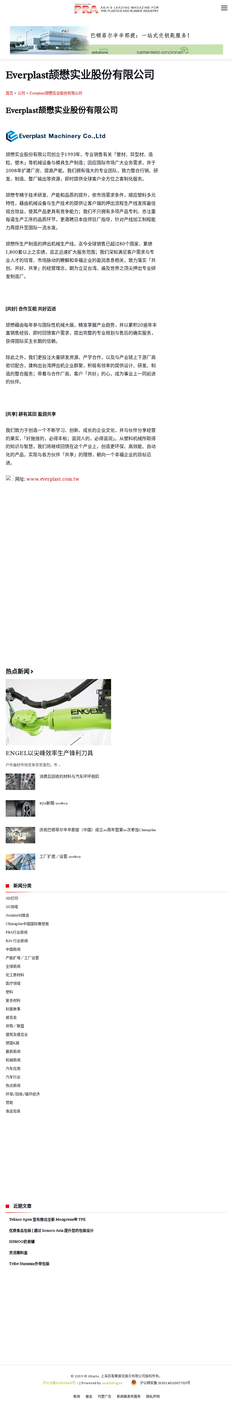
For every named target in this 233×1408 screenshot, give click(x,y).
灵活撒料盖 (18, 1252)
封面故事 (13, 1008)
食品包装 (13, 1111)
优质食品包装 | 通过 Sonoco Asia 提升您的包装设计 (51, 1230)
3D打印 (12, 898)
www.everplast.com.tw (52, 479)
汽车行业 (13, 1077)
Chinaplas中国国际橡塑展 (27, 923)
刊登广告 (104, 1396)
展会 (89, 1396)
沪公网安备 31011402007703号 (163, 1383)
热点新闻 (13, 1085)
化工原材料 (15, 974)
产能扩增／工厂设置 (22, 957)
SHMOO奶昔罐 (22, 1241)
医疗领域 (13, 983)
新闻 (76, 1396)
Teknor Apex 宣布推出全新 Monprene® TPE (47, 1219)
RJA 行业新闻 (17, 940)
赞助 (9, 1102)
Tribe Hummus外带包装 (29, 1263)
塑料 (9, 991)
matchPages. (113, 1383)
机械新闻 (13, 1060)
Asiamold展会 (17, 915)
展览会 (11, 1017)
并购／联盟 (15, 1026)
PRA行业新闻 (17, 932)
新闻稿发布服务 (129, 1396)
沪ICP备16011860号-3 (61, 1383)
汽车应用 (13, 1068)
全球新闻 (13, 966)
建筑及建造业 (17, 1034)
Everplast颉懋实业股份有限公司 (56, 93)
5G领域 (12, 906)
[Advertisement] (116, 530)
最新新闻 (13, 1051)
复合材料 (13, 1000)
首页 (9, 93)
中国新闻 (13, 949)
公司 (21, 93)
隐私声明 (153, 1396)
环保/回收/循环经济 (23, 1094)
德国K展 (12, 1043)
